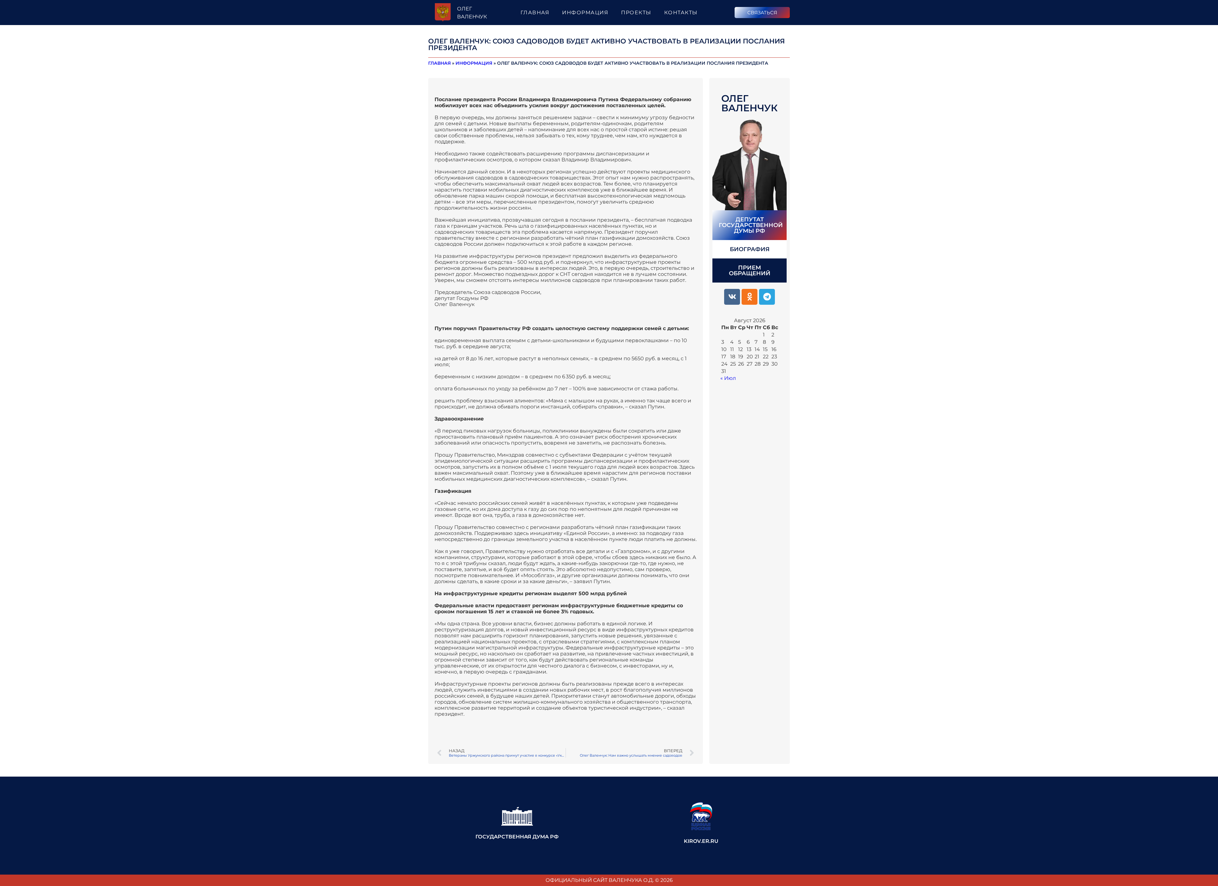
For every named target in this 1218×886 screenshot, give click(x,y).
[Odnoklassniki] (749, 297)
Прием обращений (749, 270)
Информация (585, 13)
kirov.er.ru (701, 841)
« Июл (728, 378)
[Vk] (732, 297)
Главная (535, 13)
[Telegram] (767, 297)
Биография (749, 249)
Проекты (636, 13)
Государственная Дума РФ (517, 837)
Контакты (681, 13)
